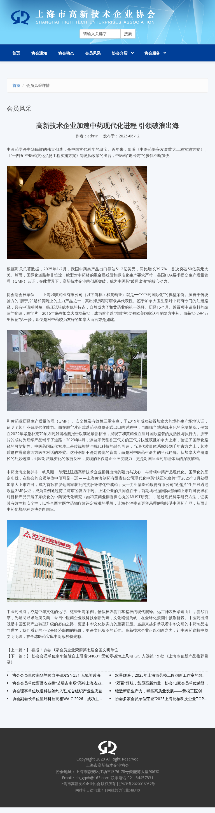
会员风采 (93, 53)
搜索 (128, 33)
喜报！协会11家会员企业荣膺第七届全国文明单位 (74, 649)
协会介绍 (120, 53)
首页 (16, 53)
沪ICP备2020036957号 (137, 783)
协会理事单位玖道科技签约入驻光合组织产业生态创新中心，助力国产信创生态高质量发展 (90, 690)
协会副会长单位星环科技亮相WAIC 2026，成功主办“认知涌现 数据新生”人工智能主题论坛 (90, 698)
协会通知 (39, 53)
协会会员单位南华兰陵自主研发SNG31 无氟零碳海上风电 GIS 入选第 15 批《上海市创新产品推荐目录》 (103, 675)
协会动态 (66, 53)
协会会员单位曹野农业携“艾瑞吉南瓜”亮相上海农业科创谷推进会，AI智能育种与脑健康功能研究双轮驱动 (103, 683)
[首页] (107, 18)
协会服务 (152, 53)
